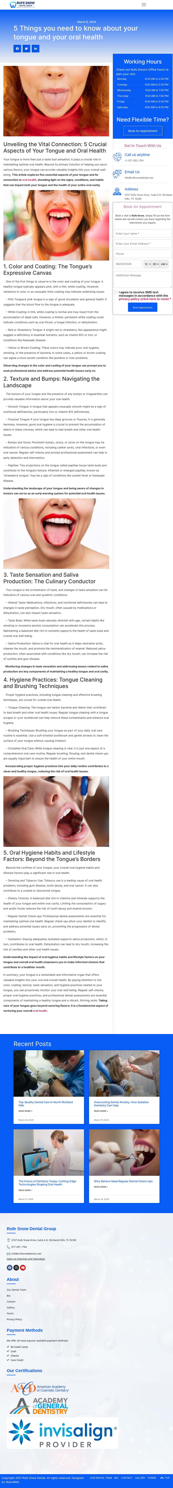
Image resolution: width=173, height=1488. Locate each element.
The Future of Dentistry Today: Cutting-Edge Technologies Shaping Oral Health (47, 1182)
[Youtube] (23, 1268)
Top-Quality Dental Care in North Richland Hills (46, 1103)
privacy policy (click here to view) (144, 299)
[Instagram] (16, 1268)
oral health (29, 179)
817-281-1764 (19, 1246)
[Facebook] (10, 1268)
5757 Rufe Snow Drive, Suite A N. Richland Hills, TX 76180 (43, 1240)
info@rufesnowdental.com (26, 1253)
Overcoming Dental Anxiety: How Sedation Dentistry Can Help (121, 1103)
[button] (17, 48)
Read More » (25, 1111)
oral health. (40, 1010)
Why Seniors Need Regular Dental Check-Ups (123, 1181)
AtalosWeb (12, 1482)
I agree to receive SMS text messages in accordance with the (145, 296)
